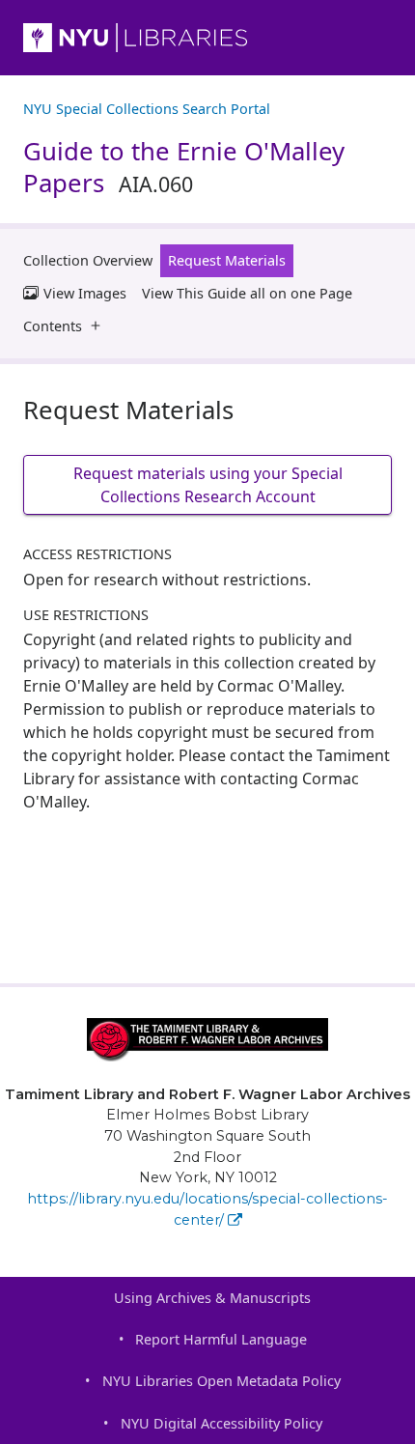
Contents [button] (52, 326)
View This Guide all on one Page (247, 293)
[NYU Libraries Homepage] (207, 37)
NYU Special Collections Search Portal (146, 108)
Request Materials (227, 260)
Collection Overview (87, 260)
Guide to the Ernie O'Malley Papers (184, 166)
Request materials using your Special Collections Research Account (208, 485)
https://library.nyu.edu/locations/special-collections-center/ (207, 1209)
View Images (84, 293)
